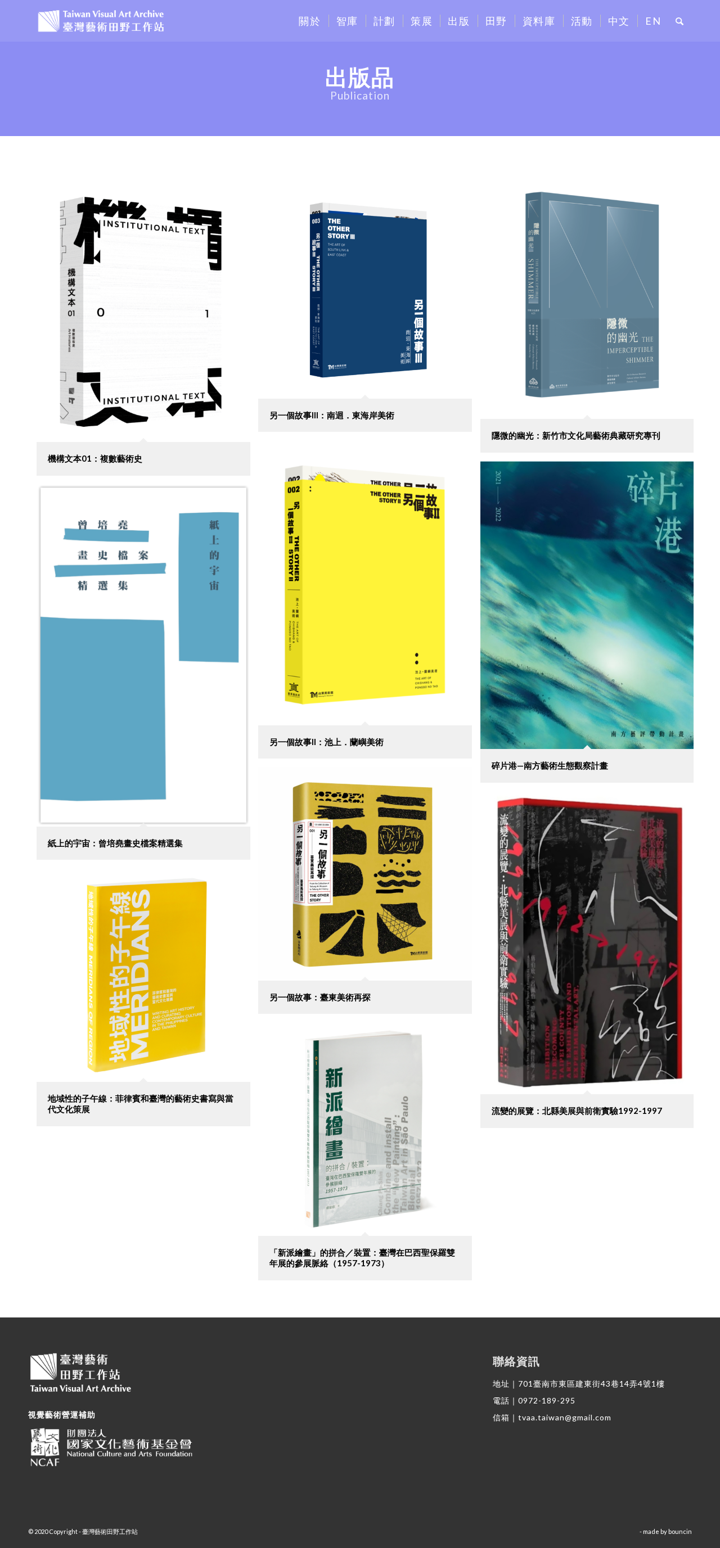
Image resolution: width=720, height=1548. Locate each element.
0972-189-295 (546, 1400)
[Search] (680, 21)
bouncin (680, 1531)
